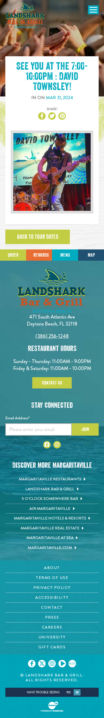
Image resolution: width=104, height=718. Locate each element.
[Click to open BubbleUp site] (52, 707)
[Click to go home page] (25, 15)
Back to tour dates (37, 237)
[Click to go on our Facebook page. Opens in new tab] (31, 663)
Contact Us (52, 382)
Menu (65, 255)
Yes (68, 692)
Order (13, 255)
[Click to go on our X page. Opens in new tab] (42, 663)
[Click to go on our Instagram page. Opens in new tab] (52, 663)
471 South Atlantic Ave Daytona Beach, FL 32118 (52, 320)
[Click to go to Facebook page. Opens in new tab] (47, 444)
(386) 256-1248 (52, 336)
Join (85, 429)
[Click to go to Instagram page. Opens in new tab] (57, 444)
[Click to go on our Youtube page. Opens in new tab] (62, 663)
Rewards (41, 255)
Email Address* (17, 418)
